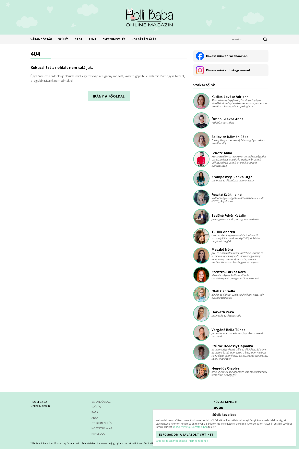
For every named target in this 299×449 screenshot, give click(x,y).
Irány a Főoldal (109, 96)
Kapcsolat (99, 433)
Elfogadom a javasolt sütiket (186, 434)
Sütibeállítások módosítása (171, 440)
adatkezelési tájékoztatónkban (190, 427)
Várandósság (41, 39)
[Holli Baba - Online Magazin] (149, 17)
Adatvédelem (89, 443)
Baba (78, 39)
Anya (92, 39)
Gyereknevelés (114, 39)
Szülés (63, 39)
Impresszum (104, 443)
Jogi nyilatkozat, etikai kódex (126, 443)
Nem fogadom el (198, 440)
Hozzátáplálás (143, 39)
